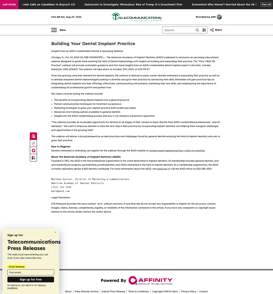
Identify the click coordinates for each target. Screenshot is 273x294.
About (68, 291)
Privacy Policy (188, 291)
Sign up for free (31, 279)
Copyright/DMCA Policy (165, 291)
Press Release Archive (87, 291)
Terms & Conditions (138, 291)
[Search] (197, 30)
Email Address (16, 266)
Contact (203, 291)
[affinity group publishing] (33, 150)
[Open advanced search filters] (204, 30)
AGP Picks (9, 4)
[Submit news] (33, 136)
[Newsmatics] (33, 157)
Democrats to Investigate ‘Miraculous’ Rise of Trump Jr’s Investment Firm (133, 4)
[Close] (55, 232)
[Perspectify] (33, 143)
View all (266, 4)
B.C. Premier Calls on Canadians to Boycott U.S (44, 4)
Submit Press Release (113, 291)
